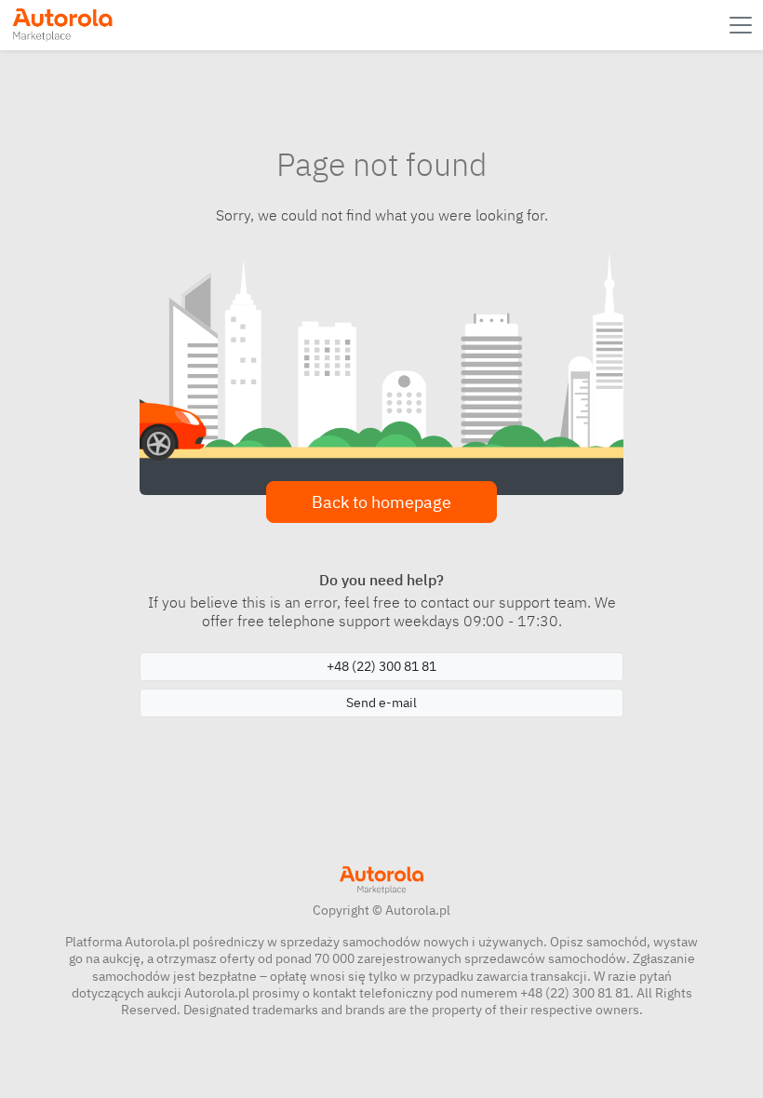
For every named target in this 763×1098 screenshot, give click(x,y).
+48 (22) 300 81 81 (381, 666)
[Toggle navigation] (743, 25)
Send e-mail (381, 702)
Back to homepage (381, 502)
